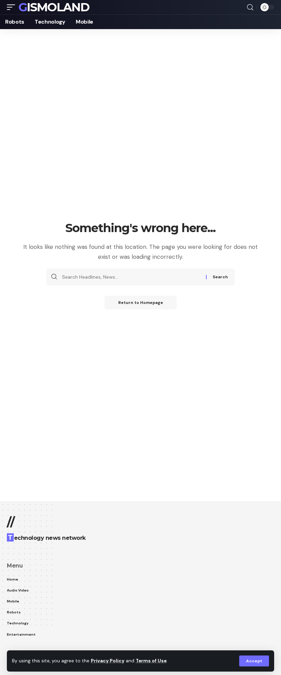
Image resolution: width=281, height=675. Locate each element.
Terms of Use (151, 661)
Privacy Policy (107, 661)
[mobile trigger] (13, 7)
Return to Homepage (140, 302)
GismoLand (54, 7)
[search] (250, 7)
